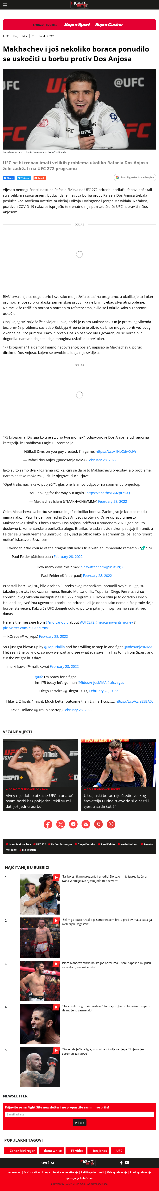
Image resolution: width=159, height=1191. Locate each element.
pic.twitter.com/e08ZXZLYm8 (26, 628)
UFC (119, 1151)
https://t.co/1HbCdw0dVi (116, 451)
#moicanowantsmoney (114, 622)
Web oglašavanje (117, 1172)
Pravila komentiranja (65, 1172)
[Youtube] (129, 1163)
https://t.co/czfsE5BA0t (134, 701)
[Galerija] (79, 109)
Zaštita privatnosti (92, 1172)
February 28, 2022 (101, 460)
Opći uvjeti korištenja (37, 1172)
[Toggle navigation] (5, 5)
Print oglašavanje (140, 1172)
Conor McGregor (22, 1151)
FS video (77, 1151)
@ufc (39, 677)
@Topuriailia (54, 647)
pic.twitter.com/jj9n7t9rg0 (101, 567)
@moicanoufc (57, 622)
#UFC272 (87, 622)
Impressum (14, 1172)
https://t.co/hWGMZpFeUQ (108, 493)
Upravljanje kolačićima (79, 1178)
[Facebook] (122, 1163)
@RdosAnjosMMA (138, 647)
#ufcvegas (115, 682)
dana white (52, 1151)
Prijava (79, 1122)
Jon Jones (99, 1151)
